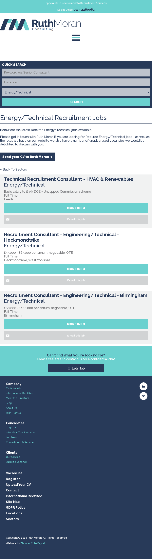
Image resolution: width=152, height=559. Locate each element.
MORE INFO (76, 208)
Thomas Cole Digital (32, 543)
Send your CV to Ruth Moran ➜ (27, 157)
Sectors (12, 519)
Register (11, 427)
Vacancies (14, 473)
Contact (12, 490)
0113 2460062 (84, 9)
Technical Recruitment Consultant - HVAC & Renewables (68, 179)
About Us (11, 407)
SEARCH (76, 102)
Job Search (12, 437)
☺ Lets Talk (76, 368)
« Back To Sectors (13, 169)
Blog (9, 403)
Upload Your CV (18, 484)
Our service (13, 456)
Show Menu (76, 37)
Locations (14, 513)
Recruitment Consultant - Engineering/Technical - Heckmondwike (61, 237)
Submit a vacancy (16, 461)
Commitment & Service (20, 442)
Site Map (13, 502)
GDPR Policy (15, 507)
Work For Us (13, 412)
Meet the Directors (17, 398)
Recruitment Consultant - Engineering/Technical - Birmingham (75, 295)
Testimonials (13, 388)
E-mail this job (76, 219)
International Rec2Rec (19, 393)
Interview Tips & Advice (20, 432)
